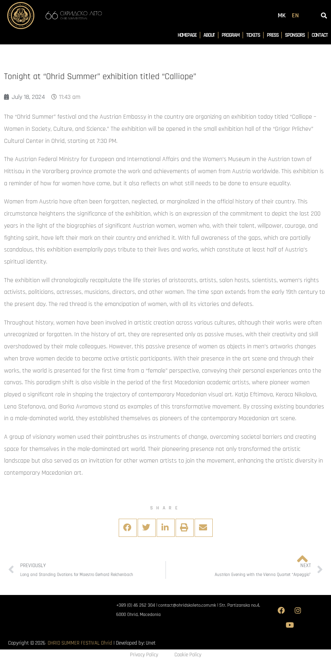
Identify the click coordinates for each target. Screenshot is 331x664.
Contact (320, 35)
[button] (128, 528)
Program (230, 35)
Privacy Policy (144, 654)
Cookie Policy (187, 654)
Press (273, 35)
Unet (151, 643)
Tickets (253, 35)
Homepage (187, 35)
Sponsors (294, 35)
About (209, 35)
